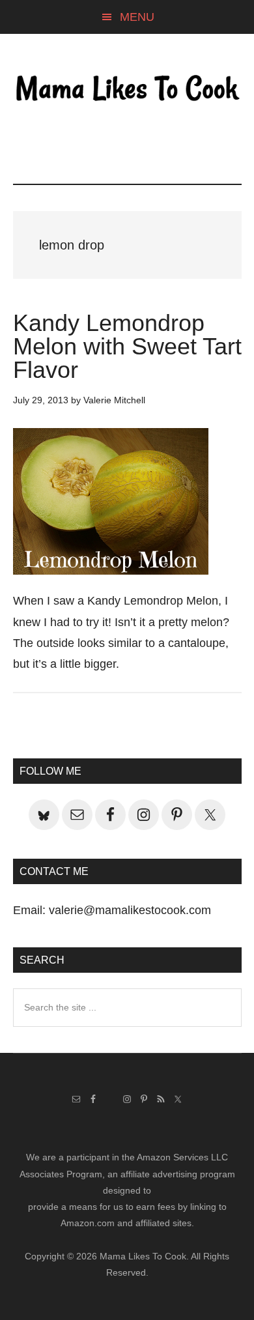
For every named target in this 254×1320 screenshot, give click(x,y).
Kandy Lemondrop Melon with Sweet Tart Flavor (127, 346)
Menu (137, 16)
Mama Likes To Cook (127, 89)
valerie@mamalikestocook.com (130, 910)
